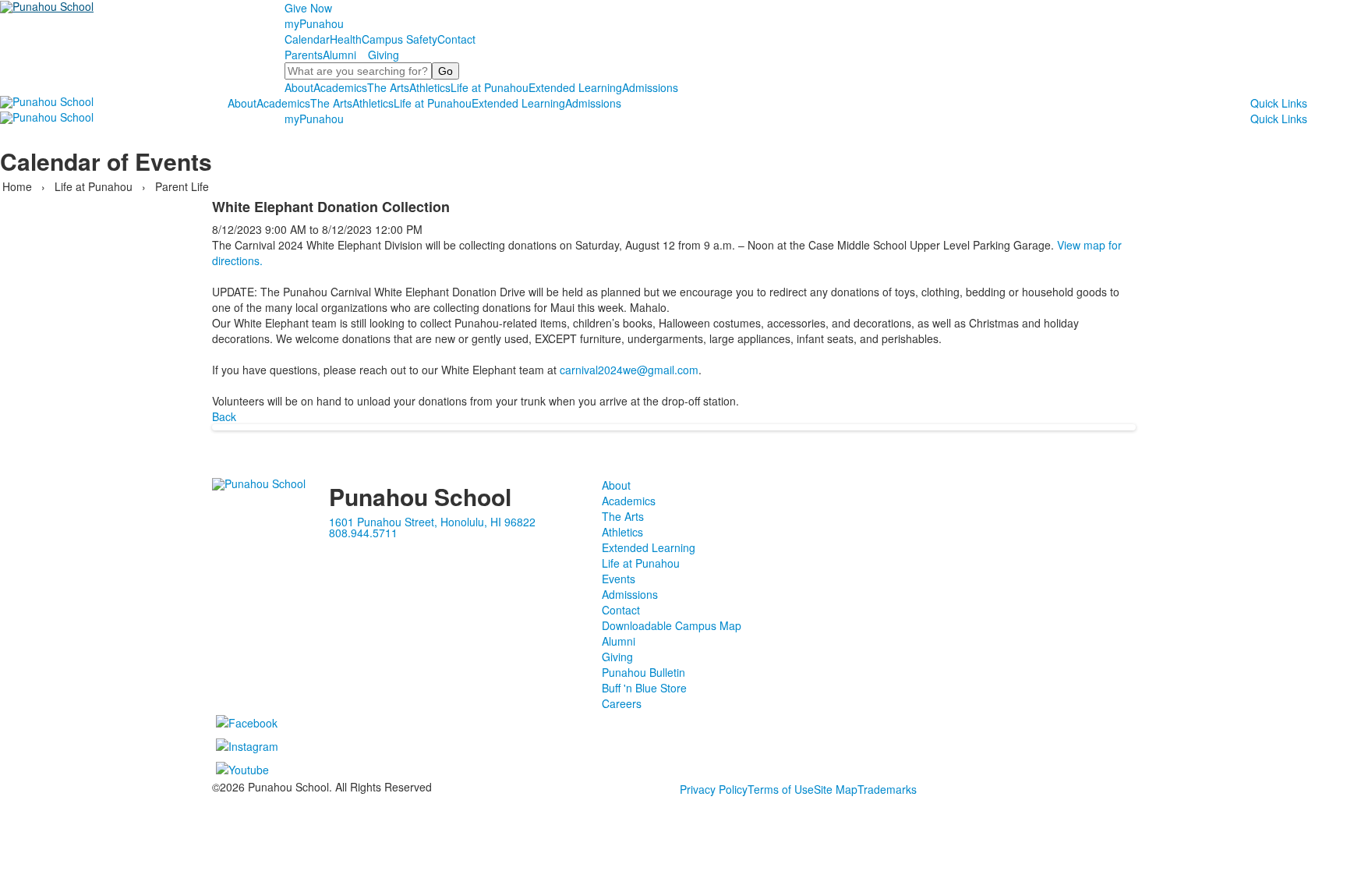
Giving (383, 54)
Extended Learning (575, 87)
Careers (622, 703)
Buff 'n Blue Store (644, 688)
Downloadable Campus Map (671, 625)
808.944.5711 (363, 532)
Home (18, 186)
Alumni (339, 54)
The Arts (388, 87)
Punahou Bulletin (643, 672)
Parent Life (182, 186)
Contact (456, 39)
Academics (340, 87)
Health (346, 39)
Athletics (430, 87)
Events (618, 578)
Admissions (650, 87)
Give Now (308, 8)
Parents (304, 54)
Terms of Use (781, 789)
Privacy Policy (714, 789)
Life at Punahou (490, 87)
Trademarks (887, 789)
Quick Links (1278, 103)
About (299, 87)
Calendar (307, 39)
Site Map (835, 789)
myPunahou (314, 23)
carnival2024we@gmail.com (629, 369)
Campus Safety (399, 39)
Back (224, 416)
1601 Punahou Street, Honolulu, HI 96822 (432, 521)
